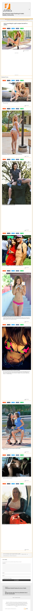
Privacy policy (18, 605)
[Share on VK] (17, 28)
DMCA (15, 605)
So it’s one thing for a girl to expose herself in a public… (12, 553)
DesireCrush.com (28, 19)
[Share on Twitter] (13, 28)
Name (3, 572)
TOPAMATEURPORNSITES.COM (14, 19)
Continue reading (9, 373)
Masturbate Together (21, 19)
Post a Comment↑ (26, 50)
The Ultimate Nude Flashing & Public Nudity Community (13, 14)
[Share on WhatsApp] (22, 28)
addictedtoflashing (6, 555)
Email (3, 575)
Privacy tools (22, 605)
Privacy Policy (9, 578)
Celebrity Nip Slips (17, 597)
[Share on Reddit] (4, 28)
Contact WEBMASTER (9, 605)
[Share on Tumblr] (8, 28)
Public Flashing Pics (13, 555)
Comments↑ (27, 105)
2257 (13, 605)
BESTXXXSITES (8, 19)
